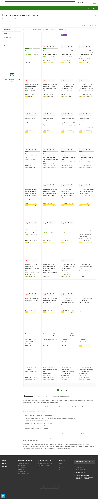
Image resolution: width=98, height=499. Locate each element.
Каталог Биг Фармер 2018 (44, 465)
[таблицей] (95, 25)
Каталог (4, 460)
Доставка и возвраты (25, 460)
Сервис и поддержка (44, 460)
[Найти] (73, 3)
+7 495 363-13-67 (82, 2)
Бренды (4, 466)
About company (62, 472)
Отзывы (61, 465)
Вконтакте (41, 487)
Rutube (53, 487)
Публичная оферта (22, 471)
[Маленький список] (82, 25)
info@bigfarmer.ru (80, 472)
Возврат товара (21, 465)
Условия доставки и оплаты (24, 463)
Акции (4, 463)
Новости (61, 463)
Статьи (61, 467)
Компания (62, 460)
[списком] (93, 25)
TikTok (56, 487)
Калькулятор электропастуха (45, 463)
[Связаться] (3, 496)
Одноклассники (49, 487)
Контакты (61, 469)
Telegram (45, 487)
